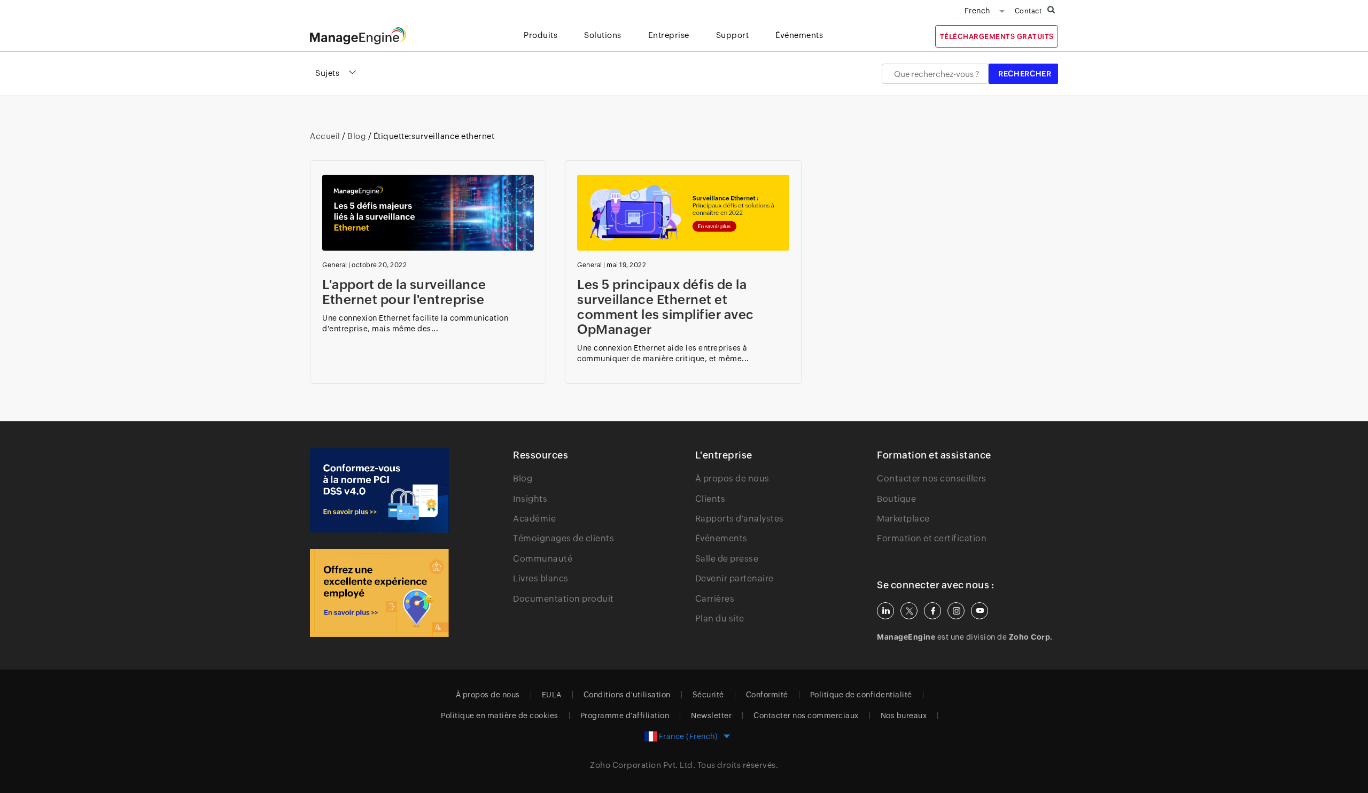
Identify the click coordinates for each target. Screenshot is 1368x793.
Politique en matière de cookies (499, 715)
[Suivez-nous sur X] (909, 610)
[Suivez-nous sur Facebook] (932, 610)
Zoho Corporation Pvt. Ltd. (642, 764)
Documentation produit (563, 599)
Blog (357, 136)
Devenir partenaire (734, 578)
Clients (710, 499)
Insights (530, 499)
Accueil (326, 136)
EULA (552, 694)
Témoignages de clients (563, 538)
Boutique (896, 499)
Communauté (542, 559)
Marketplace (903, 519)
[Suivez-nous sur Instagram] (956, 610)
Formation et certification (931, 538)
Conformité (767, 694)
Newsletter (711, 715)
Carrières (715, 599)
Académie (534, 519)
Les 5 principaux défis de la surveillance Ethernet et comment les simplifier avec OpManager (665, 307)
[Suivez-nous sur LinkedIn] (885, 610)
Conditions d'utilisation (627, 694)
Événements (721, 538)
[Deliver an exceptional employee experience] (379, 593)
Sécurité (708, 694)
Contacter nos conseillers (931, 478)
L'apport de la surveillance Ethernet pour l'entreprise (404, 292)
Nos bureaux (904, 715)
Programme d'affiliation (625, 715)
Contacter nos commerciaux (806, 715)
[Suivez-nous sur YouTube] (979, 610)
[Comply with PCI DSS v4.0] (379, 490)
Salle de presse (727, 559)
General (334, 265)
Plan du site (719, 618)
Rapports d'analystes (739, 519)
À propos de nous (732, 478)
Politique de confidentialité (861, 694)
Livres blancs (541, 578)
